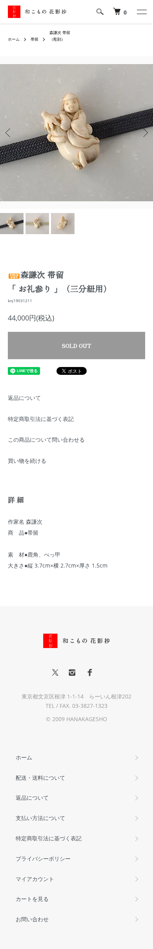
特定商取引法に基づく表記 (41, 419)
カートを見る (32, 898)
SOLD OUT (76, 345)
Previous (9, 132)
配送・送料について (40, 777)
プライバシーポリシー (43, 858)
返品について (24, 397)
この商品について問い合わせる (46, 439)
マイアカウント (35, 879)
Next (144, 132)
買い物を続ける (27, 460)
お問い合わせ (32, 919)
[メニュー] (141, 11)
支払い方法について (40, 818)
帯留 (34, 39)
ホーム (14, 39)
